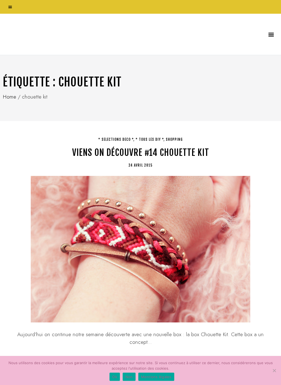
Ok (114, 377)
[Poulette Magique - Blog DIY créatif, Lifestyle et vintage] (61, 34)
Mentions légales (156, 377)
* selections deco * (115, 139)
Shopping (174, 139)
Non (129, 377)
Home (9, 96)
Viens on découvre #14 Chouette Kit (140, 152)
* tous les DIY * (150, 139)
